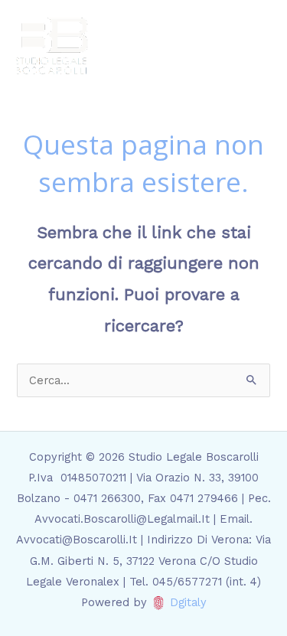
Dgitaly (188, 602)
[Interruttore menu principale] (256, 46)
